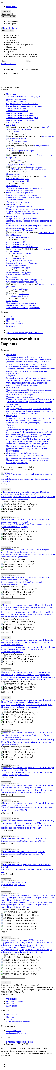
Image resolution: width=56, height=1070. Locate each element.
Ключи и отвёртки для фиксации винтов (24, 197)
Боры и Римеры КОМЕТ (22, 254)
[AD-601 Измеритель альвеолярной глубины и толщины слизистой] (28, 476)
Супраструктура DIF (20, 181)
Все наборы (11, 277)
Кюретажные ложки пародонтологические (25, 209)
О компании (11, 6)
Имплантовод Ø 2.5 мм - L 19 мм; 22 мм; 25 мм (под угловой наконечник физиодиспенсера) (28, 555)
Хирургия (10, 125)
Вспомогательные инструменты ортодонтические (28, 225)
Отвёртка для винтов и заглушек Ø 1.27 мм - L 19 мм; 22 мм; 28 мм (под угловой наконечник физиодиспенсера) (28, 678)
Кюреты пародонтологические (20, 211)
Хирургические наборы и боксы (20, 164)
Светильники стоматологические (21, 303)
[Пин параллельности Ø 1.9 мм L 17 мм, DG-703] (23, 851)
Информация (7, 994)
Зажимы (15, 132)
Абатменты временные (16, 108)
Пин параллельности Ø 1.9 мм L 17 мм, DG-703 (22, 854)
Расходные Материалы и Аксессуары (22, 263)
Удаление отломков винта (17, 202)
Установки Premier (19, 289)
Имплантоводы (13, 186)
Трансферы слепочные (16, 101)
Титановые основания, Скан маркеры (23, 96)
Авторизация (12, 21)
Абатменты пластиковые (17, 110)
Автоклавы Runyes (19, 296)
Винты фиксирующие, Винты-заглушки (24, 106)
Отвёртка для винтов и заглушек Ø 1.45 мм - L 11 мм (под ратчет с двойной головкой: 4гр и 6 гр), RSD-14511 (26, 791)
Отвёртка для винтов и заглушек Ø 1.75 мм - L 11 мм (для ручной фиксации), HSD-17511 (26, 809)
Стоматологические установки (20, 455)
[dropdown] (2, 2)
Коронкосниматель (14, 200)
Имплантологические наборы (19, 190)
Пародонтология (13, 204)
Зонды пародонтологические (19, 207)
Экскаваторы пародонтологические (22, 214)
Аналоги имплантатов (16, 99)
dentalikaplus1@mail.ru (16, 1033)
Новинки (10, 319)
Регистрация (11, 24)
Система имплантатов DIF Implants (27, 177)
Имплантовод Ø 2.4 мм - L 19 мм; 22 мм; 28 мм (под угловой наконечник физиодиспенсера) (28, 497)
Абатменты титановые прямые (20, 113)
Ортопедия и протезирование (19, 193)
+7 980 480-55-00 (8, 63)
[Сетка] (2, 472)
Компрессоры (12, 300)
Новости (10, 1003)
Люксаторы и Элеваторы (22, 150)
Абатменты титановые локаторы (20, 120)
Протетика (11, 94)
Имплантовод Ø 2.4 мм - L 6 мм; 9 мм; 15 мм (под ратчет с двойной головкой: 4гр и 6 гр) (27, 525)
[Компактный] (7, 472)
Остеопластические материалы (20, 383)
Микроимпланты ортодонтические (21, 218)
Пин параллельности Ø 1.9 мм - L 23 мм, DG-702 (23, 841)
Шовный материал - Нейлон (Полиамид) (29, 169)
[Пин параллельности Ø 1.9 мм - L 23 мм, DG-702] (24, 838)
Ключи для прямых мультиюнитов (21, 195)
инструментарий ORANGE (18, 244)
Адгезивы (10, 427)
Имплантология (13, 174)
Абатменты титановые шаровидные (22, 117)
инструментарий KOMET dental (20, 439)
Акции (9, 316)
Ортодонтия (11, 216)
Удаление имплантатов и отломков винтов (25, 188)
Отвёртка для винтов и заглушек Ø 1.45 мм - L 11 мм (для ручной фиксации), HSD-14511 (26, 773)
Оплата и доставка (14, 323)
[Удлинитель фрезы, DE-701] (14, 882)
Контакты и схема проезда (18, 1022)
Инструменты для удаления (38, 380)
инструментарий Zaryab (16, 258)
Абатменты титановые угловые (20, 115)
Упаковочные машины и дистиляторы (23, 307)
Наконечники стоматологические (21, 305)
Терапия (10, 425)
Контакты (10, 326)
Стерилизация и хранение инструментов (24, 279)
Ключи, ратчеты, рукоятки (18, 275)
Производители (13, 321)
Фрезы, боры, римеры (16, 265)
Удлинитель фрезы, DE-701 (13, 885)
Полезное (5, 1010)
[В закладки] (15, 517)
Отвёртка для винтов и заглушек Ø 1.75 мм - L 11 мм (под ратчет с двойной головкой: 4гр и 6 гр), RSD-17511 (26, 826)
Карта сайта (11, 1006)
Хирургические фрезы (21, 268)
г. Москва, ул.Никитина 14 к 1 (19, 1042)
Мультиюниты (12, 122)
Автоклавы (24, 293)
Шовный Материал (34, 167)
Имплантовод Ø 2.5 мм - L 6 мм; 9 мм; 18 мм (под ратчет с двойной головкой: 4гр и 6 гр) (27, 583)
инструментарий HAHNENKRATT (22, 247)
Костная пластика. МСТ (22, 237)
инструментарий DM (15, 242)
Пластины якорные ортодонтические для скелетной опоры (30, 419)
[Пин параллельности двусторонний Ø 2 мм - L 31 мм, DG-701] (28, 867)
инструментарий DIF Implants (19, 230)
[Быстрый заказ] (12, 517)
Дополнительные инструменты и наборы (24, 228)
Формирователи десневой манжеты (22, 103)
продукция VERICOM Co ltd (19, 261)
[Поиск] (30, 61)
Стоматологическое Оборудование (21, 282)
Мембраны (16, 160)
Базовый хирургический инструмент (27, 128)
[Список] (5, 472)
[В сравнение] (18, 517)
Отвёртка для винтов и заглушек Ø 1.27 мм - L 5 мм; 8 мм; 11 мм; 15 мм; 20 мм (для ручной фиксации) (27, 705)
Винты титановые (19, 141)
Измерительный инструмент (19, 272)
